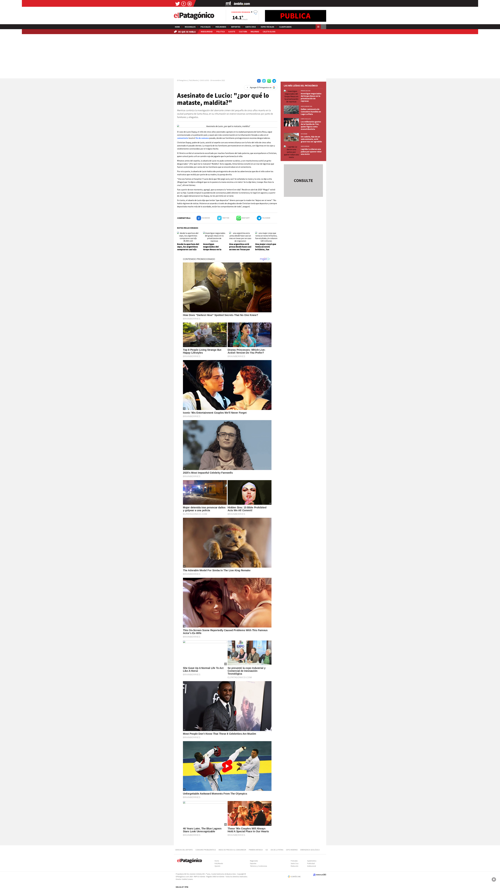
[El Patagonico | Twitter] (177, 3)
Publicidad (311, 863)
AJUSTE (231, 31)
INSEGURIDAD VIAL (306, 106)
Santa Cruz (250, 27)
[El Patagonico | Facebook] (183, 3)
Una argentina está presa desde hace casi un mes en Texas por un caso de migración (240, 248)
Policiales (206, 27)
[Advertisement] (250, 55)
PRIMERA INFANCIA (256, 850)
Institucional (311, 866)
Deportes (235, 27)
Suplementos (311, 861)
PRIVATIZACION (305, 91)
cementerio (182, 138)
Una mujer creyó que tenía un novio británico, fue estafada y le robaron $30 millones (266, 249)
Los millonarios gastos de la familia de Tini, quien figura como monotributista (311, 125)
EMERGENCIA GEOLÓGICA (310, 850)
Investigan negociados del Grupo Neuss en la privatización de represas (212, 249)
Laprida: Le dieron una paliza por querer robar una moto (311, 151)
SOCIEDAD (304, 134)
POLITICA (220, 31)
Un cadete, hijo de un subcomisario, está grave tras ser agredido (311, 139)
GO (266, 850)
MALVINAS (255, 31)
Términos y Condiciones (258, 866)
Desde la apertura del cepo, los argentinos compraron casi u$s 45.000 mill (188, 248)
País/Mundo (220, 27)
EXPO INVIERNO (292, 850)
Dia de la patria (277, 850)
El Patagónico (182, 80)
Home (177, 27)
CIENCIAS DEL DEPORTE (184, 850)
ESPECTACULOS (306, 119)
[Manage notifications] (494, 879)
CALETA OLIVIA (269, 31)
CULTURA (243, 31)
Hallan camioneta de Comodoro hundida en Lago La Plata (311, 111)
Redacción (294, 866)
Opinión (217, 866)
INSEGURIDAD (207, 31)
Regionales (190, 27)
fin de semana (202, 138)
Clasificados (285, 27)
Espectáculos (267, 27)
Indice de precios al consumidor (232, 850)
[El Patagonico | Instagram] (189, 3)
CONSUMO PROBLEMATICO (205, 850)
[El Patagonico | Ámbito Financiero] (242, 3)
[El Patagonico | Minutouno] (228, 3)
